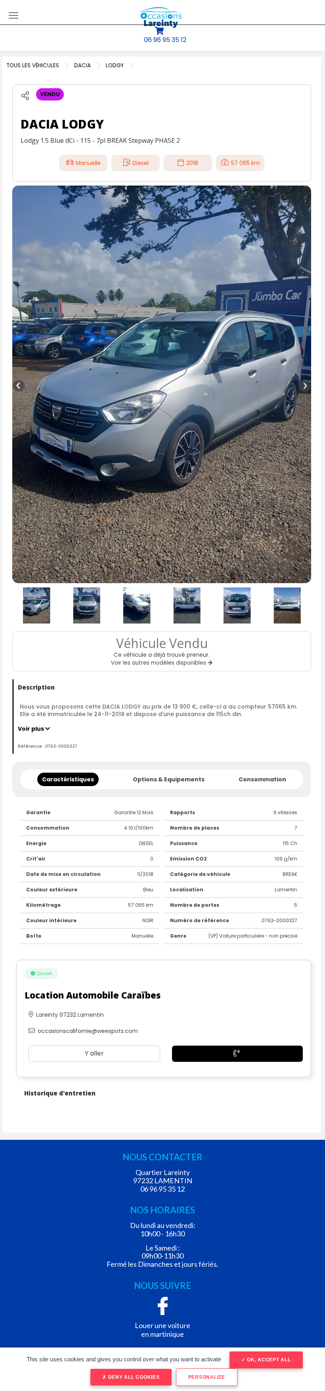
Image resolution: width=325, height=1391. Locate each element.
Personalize (206, 1377)
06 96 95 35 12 (165, 39)
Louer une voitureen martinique (162, 1329)
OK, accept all (268, 1360)
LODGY (115, 65)
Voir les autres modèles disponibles (159, 663)
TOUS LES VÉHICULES (32, 65)
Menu (13, 15)
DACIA (82, 65)
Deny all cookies (133, 1377)
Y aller (94, 1053)
